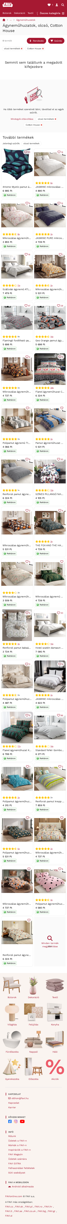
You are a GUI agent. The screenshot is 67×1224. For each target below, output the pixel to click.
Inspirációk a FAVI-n (19, 1149)
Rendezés (38, 40)
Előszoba (33, 1079)
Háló (55, 1051)
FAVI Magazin (15, 1154)
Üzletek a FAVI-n (17, 1140)
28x (52, 388)
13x (51, 490)
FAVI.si (8, 1215)
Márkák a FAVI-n (17, 1145)
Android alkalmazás (23, 1186)
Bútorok (7, 13)
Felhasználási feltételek (21, 1168)
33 (29, 152)
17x (19, 746)
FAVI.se (18, 1211)
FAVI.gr (52, 1211)
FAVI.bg (42, 1211)
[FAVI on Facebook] (10, 1121)
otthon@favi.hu (20, 1098)
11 (29, 664)
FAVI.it (9, 1211)
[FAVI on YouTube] (22, 1121)
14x (51, 336)
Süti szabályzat (16, 1172)
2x (51, 285)
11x (19, 285)
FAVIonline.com (13, 1196)
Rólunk (12, 1136)
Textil (30, 13)
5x (19, 849)
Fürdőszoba (12, 1051)
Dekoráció (19, 13)
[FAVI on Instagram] (15, 1121)
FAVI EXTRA (14, 1163)
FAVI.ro (39, 1206)
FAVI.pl (29, 1206)
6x (51, 183)
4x (19, 644)
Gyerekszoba (12, 1079)
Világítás (12, 1024)
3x (51, 234)
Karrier (12, 1107)
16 (29, 254)
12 (62, 203)
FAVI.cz (9, 1206)
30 (61, 459)
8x (19, 234)
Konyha (55, 1024)
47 (29, 305)
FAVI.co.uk (30, 1211)
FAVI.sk (19, 1206)
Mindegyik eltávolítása (22, 119)
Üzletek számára (17, 1159)
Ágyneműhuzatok (25, 20)
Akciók (55, 1079)
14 (62, 152)
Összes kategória (50, 13)
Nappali (33, 1051)
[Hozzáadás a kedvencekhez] (61, 408)
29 (61, 305)
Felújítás (33, 1024)
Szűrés (58, 40)
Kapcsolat (13, 1103)
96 (61, 715)
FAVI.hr (48, 1206)
